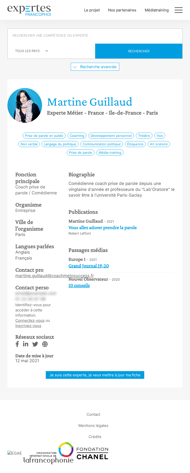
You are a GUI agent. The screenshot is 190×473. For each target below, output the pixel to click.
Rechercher (138, 51)
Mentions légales (93, 425)
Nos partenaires (122, 10)
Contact (93, 414)
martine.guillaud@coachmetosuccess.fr (54, 275)
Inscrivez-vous (28, 325)
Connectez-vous (30, 320)
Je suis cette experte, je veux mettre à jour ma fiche (95, 375)
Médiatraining (157, 10)
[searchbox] (95, 36)
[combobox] (95, 36)
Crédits (95, 436)
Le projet (92, 10)
